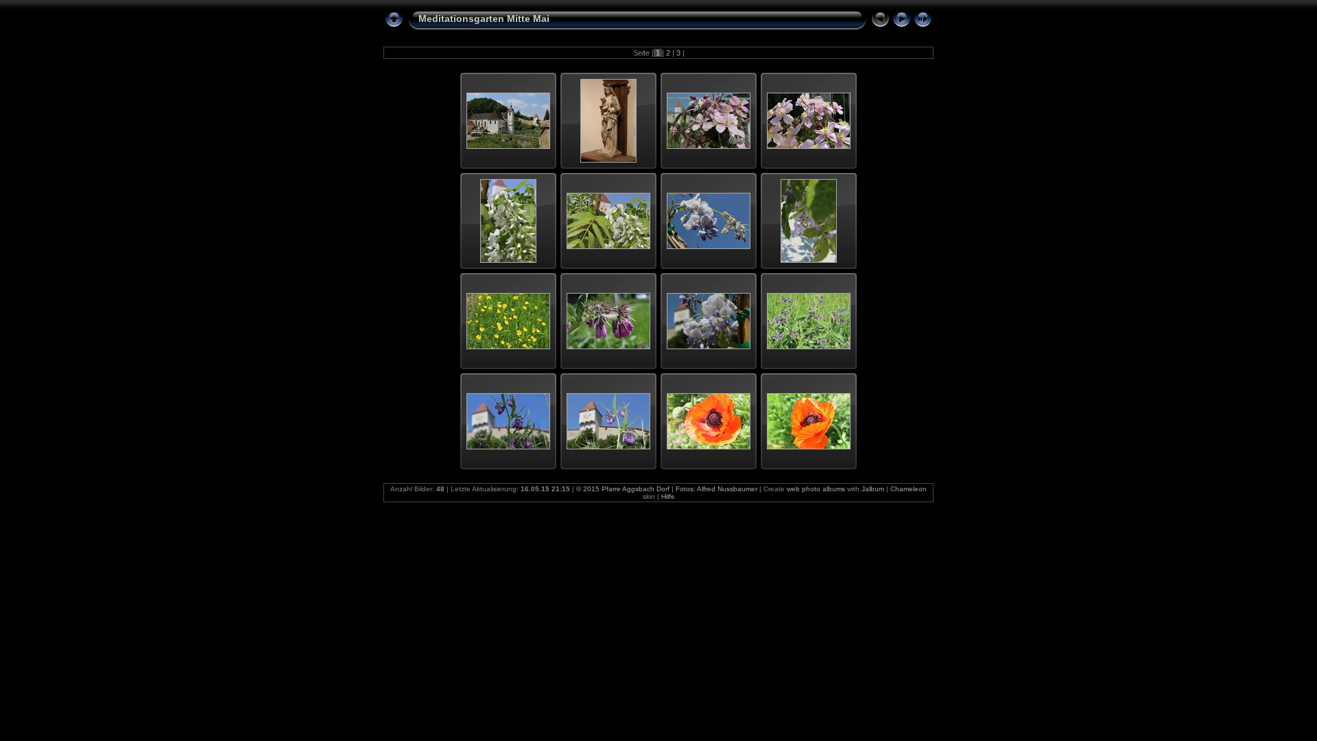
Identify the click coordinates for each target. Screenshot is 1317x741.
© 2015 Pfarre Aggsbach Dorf (622, 489)
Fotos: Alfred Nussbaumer (716, 489)
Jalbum (873, 489)
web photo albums (816, 489)
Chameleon (908, 489)
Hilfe (668, 496)
